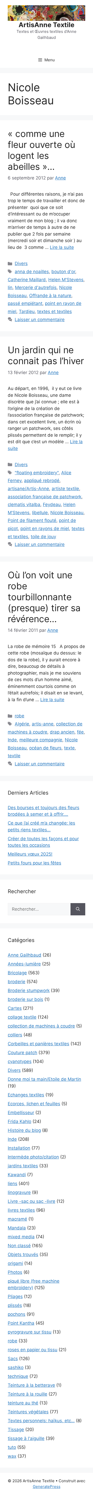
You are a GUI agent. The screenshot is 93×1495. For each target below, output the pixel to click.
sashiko (16, 1367)
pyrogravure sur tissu (29, 1332)
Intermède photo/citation (33, 1157)
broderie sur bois (25, 999)
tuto (12, 1447)
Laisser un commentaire (40, 319)
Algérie (22, 724)
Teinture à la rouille (27, 1394)
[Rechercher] (78, 909)
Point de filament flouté (32, 520)
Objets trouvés (23, 1254)
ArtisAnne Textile (46, 25)
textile (14, 755)
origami (15, 1263)
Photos (15, 1272)
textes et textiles (54, 311)
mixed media (21, 1236)
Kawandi (17, 1174)
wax (12, 1456)
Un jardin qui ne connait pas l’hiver (46, 355)
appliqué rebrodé (41, 480)
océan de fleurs (45, 747)
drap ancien (62, 732)
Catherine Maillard (27, 279)
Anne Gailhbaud (24, 955)
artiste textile (65, 488)
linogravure (19, 1192)
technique (18, 1376)
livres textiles (21, 1210)
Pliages (15, 1296)
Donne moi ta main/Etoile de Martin (44, 1079)
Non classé (19, 1245)
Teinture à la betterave (31, 1385)
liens (12, 1183)
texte (69, 747)
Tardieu (27, 311)
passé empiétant (25, 303)
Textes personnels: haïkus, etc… (41, 1420)
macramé (17, 1219)
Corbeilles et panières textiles (38, 1043)
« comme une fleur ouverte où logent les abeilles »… (41, 150)
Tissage (16, 1429)
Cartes (15, 1008)
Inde (12, 739)
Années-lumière (24, 963)
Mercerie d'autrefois (36, 287)
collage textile (22, 1017)
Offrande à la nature (50, 295)
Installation (19, 1148)
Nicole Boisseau (66, 512)
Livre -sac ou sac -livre (31, 1201)
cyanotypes (20, 1061)
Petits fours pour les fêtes (34, 863)
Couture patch (22, 1052)
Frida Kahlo (19, 1121)
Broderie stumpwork (29, 990)
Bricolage (17, 972)
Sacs (13, 1358)
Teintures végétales (28, 1411)
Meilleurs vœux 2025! (30, 854)
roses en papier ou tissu (32, 1349)
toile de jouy (43, 536)
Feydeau (52, 504)
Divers (21, 263)
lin (10, 287)
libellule (40, 512)
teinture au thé (23, 1403)
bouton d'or (63, 271)
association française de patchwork (44, 496)
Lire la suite (62, 247)
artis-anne (42, 724)
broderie (16, 981)
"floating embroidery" (37, 472)
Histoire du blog (24, 1130)
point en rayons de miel (44, 528)
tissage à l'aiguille (26, 1438)
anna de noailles (32, 271)
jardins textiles (23, 1165)
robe (19, 715)
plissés (15, 1305)
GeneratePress (46, 1486)
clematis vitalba (24, 504)
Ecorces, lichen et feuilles (34, 1103)
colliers (15, 1034)
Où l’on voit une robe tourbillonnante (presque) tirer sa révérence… (44, 596)
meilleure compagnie (40, 739)
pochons (16, 1314)
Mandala (17, 1227)
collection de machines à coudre (41, 1026)
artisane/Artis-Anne (28, 488)
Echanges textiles (26, 1094)
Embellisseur (21, 1112)
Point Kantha (21, 1323)
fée (80, 732)
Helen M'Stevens (65, 279)
